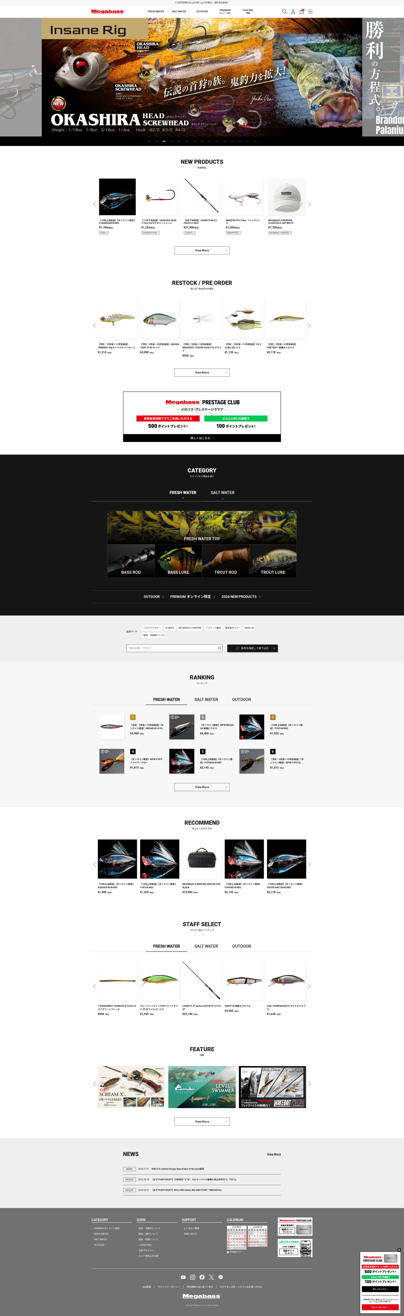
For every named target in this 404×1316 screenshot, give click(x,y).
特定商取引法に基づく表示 (200, 1287)
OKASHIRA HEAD (150, 233)
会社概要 (146, 1287)
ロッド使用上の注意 (148, 1256)
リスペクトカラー (152, 628)
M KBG (103, 233)
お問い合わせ (190, 1234)
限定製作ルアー (233, 628)
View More (202, 250)
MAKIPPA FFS (232, 233)
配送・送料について (148, 1234)
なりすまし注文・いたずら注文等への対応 (241, 1287)
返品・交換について (148, 1239)
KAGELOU (249, 628)
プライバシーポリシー (169, 1287)
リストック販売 (213, 628)
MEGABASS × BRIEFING (279, 233)
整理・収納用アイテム (154, 635)
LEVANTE (189, 233)
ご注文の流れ (145, 1245)
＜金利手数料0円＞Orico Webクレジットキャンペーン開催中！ (202, 2)
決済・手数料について (150, 1228)
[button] (149, 141)
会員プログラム (146, 1250)
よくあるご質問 (191, 1228)
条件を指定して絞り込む (255, 648)
